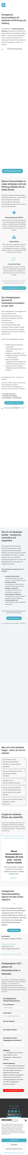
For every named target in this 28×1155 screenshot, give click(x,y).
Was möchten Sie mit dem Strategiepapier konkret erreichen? (12, 1039)
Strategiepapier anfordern (13, 1090)
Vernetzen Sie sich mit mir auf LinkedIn (12, 954)
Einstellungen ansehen (14, 1149)
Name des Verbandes (9, 1021)
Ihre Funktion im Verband (10, 1029)
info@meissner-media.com (9, 944)
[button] (25, 1120)
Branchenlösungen (14, 1106)
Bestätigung (6, 1050)
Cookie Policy (6, 1152)
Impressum (22, 1152)
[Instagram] (12, 1111)
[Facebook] (15, 1111)
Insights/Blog (14, 1108)
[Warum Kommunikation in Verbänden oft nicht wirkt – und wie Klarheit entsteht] (14, 841)
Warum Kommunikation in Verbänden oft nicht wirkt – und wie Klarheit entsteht (14, 857)
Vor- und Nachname (8, 1004)
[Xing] (19, 1111)
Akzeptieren (14, 1140)
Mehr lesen (14, 878)
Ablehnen (14, 1144)
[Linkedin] (9, 1111)
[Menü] (3, 5)
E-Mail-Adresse (7, 1013)
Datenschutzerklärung (14, 1152)
